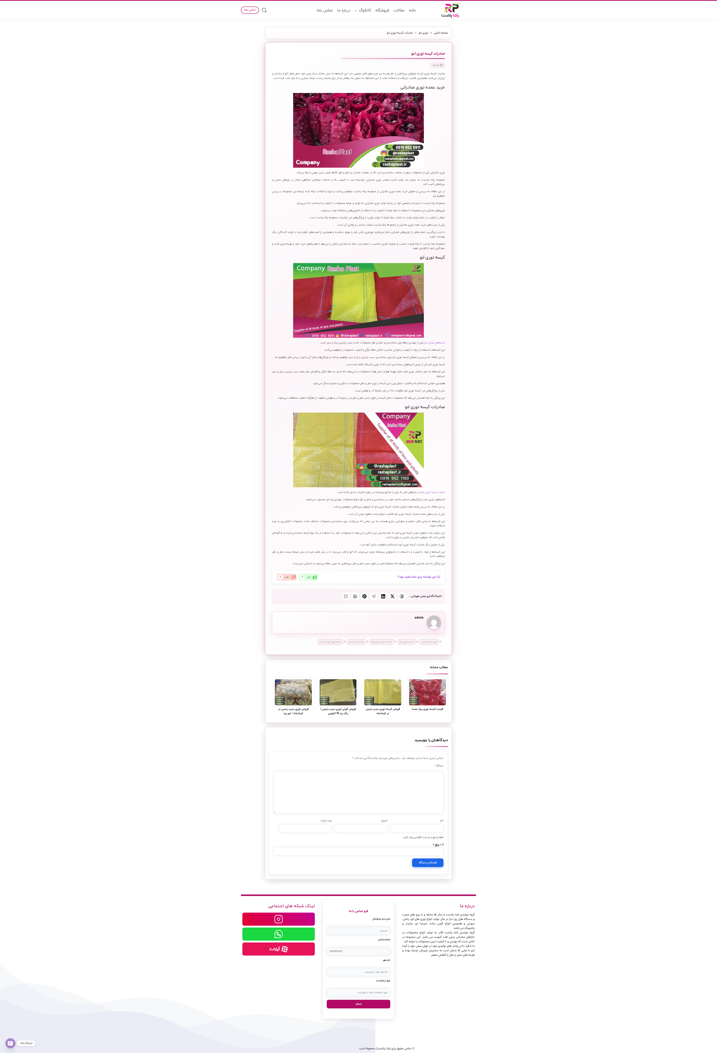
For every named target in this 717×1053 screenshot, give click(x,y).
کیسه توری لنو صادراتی (330, 642)
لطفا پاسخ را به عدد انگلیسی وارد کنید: (422, 837)
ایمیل (384, 821)
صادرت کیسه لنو (356, 642)
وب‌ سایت (326, 821)
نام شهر (386, 960)
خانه (412, 10)
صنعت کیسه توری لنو (433, 492)
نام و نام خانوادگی (381, 919)
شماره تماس (384, 940)
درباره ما (343, 10)
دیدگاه (438, 766)
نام (441, 821)
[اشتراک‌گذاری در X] (392, 596)
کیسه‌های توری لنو (434, 342)
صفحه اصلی (441, 33)
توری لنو (423, 33)
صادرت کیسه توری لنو (381, 642)
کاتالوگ (365, 10)
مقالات (398, 10)
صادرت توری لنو (406, 642)
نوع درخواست (383, 981)
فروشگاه (382, 10)
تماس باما (325, 10)
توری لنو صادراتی (429, 642)
